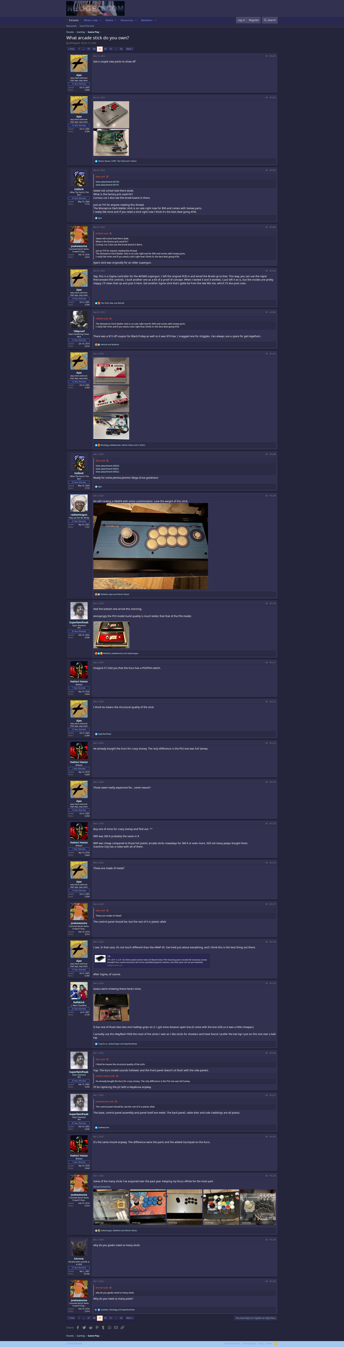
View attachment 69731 (107, 184)
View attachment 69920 (107, 465)
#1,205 (273, 270)
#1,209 (273, 495)
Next (128, 48)
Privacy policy (249, 1343)
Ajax (79, 75)
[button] (100, 20)
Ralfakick (79, 1002)
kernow (79, 1258)
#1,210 (273, 603)
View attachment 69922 (107, 471)
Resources (127, 20)
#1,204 (273, 227)
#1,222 (273, 1136)
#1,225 (273, 1281)
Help (261, 1343)
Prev (72, 48)
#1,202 (273, 97)
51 (111, 48)
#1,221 (273, 1095)
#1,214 (273, 782)
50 (105, 48)
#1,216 (273, 862)
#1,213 (273, 743)
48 (94, 48)
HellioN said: (102, 233)
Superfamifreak (79, 622)
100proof (79, 331)
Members (146, 20)
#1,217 (273, 904)
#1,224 (273, 1239)
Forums (73, 20)
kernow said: (102, 1287)
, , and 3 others (117, 161)
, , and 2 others (123, 445)
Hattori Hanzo (79, 681)
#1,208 (273, 454)
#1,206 (273, 312)
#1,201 (273, 56)
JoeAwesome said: (105, 1101)
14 (108, 956)
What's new (91, 20)
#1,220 (273, 1053)
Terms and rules (232, 1343)
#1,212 (273, 701)
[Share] (266, 56)
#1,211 (273, 662)
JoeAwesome (79, 246)
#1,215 (273, 823)
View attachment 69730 (107, 181)
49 (100, 48)
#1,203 (273, 170)
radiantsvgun (79, 514)
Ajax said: (100, 176)
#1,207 (273, 353)
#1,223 (273, 1175)
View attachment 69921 (107, 468)
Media (109, 20)
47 (88, 48)
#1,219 (273, 983)
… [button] (83, 48)
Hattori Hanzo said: (105, 1076)
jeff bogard (74, 43)
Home (269, 1343)
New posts (71, 25)
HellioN (78, 189)
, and (112, 303)
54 (121, 48)
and (110, 344)
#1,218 (273, 942)
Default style (75, 1343)
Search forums (87, 25)
